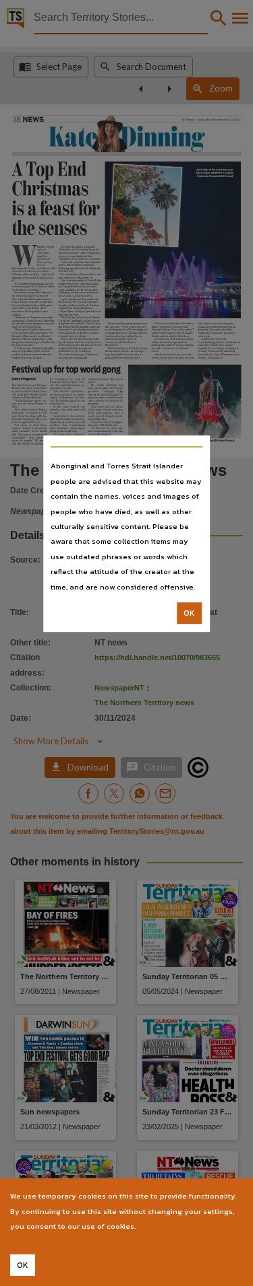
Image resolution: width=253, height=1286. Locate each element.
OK (189, 613)
